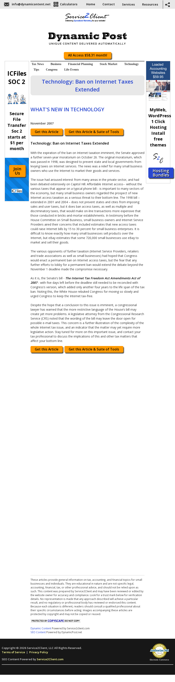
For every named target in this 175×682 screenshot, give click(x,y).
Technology (131, 64)
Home (90, 4)
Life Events (71, 69)
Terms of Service (13, 652)
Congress (51, 69)
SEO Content (38, 632)
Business (56, 64)
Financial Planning (80, 64)
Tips (36, 69)
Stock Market (108, 64)
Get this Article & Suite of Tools (94, 132)
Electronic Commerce (159, 660)
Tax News (38, 64)
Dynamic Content (41, 628)
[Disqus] (87, 409)
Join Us (17, 171)
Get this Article (46, 132)
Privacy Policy (38, 652)
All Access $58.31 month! (87, 55)
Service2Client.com (50, 659)
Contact (108, 4)
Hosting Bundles (161, 173)
